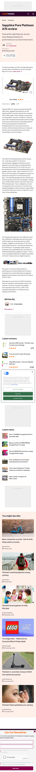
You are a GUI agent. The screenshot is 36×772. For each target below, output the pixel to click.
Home (4, 20)
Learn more (16, 71)
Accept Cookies (18, 398)
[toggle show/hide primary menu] (33, 14)
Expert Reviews (8, 14)
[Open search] (28, 14)
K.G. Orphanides (11, 46)
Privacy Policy (21, 764)
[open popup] (31, 92)
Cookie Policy (14, 384)
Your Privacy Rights (18, 389)
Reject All (18, 393)
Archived (11, 20)
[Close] (32, 372)
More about (8, 309)
